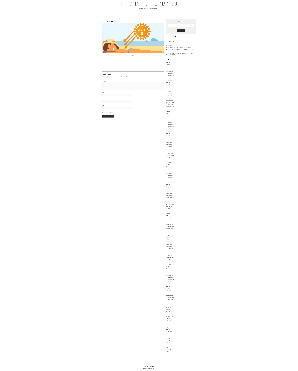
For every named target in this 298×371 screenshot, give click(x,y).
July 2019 (168, 235)
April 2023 (168, 140)
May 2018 (168, 266)
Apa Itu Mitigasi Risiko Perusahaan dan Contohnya (178, 47)
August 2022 (169, 157)
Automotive (169, 307)
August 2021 (169, 184)
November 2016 (170, 297)
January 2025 (169, 97)
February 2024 (169, 122)
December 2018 (169, 250)
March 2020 (169, 217)
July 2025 (168, 84)
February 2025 (169, 95)
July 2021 (168, 186)
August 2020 (169, 206)
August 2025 (169, 82)
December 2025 (169, 73)
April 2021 (168, 191)
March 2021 (169, 193)
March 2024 (169, 120)
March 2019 (169, 244)
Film (167, 322)
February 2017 (169, 293)
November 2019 (170, 226)
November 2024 (170, 102)
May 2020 (168, 213)
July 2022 (168, 160)
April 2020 (168, 215)
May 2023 (168, 137)
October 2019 (169, 228)
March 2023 (169, 142)
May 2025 (168, 89)
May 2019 (168, 239)
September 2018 (170, 257)
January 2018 (169, 275)
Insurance (168, 336)
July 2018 (168, 262)
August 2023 (169, 133)
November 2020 (170, 199)
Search (180, 30)
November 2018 (170, 253)
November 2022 (170, 151)
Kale (153, 366)
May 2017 (168, 288)
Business (168, 311)
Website (104, 105)
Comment (104, 81)
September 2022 (170, 155)
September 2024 (170, 106)
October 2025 (169, 78)
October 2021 (169, 180)
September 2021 (170, 182)
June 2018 (168, 264)
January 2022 (169, 173)
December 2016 (169, 295)
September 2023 (170, 131)
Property (168, 345)
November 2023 (170, 126)
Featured (168, 320)
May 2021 (168, 188)
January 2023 (169, 146)
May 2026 (168, 64)
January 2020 (169, 222)
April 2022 (168, 166)
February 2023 (169, 144)
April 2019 (168, 242)
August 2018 (169, 259)
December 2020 (169, 197)
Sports (167, 347)
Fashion (168, 318)
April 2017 (168, 290)
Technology (169, 349)
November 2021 (170, 177)
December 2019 (169, 224)
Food (167, 327)
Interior (168, 338)
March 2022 (169, 168)
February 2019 (169, 246)
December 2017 (169, 277)
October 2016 (169, 299)
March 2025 (169, 93)
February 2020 (169, 219)
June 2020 (168, 211)
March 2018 (169, 270)
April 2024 (168, 117)
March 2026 (169, 66)
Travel (167, 351)
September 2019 (170, 231)
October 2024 (169, 104)
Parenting (168, 342)
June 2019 (168, 237)
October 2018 (169, 255)
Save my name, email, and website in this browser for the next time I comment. (121, 112)
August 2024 (169, 109)
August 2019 (169, 233)
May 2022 (168, 164)
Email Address (106, 99)
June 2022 (168, 162)
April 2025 (168, 91)
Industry (168, 334)
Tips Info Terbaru (149, 4)
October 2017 (169, 282)
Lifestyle (168, 340)
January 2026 (169, 71)
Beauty (168, 309)
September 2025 (170, 80)
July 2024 (168, 111)
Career (167, 314)
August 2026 (169, 62)
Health (168, 329)
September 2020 (170, 204)
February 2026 (169, 69)
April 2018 (168, 268)
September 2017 (170, 284)
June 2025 (168, 86)
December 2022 (169, 148)
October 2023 (169, 129)
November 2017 (170, 279)
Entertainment (170, 316)
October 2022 (169, 153)
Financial (168, 325)
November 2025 (170, 75)
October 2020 (169, 202)
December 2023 (169, 124)
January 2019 (169, 248)
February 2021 (169, 195)
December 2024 (169, 100)
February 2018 (169, 273)
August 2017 (169, 286)
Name (103, 92)
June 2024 (168, 113)
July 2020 (168, 208)
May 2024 (168, 115)
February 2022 (169, 171)
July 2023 (168, 135)
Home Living (169, 331)
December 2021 (169, 175)
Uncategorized (170, 353)
